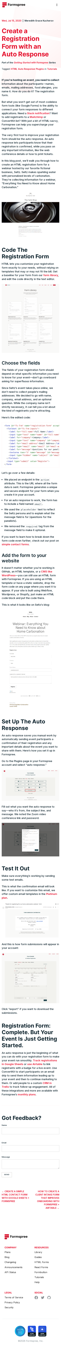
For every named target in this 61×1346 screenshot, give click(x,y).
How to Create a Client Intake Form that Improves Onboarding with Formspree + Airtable (47, 1199)
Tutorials (52, 68)
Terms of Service (14, 1297)
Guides (38, 1257)
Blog (7, 1257)
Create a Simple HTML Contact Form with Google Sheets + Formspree (15, 1196)
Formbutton (40, 1272)
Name (4, 1125)
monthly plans (27, 1094)
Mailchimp (36, 116)
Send (7, 1174)
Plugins (40, 68)
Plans (7, 1252)
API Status (10, 1272)
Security (9, 1307)
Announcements (13, 1267)
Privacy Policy (12, 1302)
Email (4, 1143)
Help (37, 1282)
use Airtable (34, 1064)
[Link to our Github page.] (49, 1298)
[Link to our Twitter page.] (42, 1298)
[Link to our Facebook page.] (36, 1298)
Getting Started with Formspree (31, 62)
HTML (14, 68)
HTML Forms (41, 1262)
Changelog (10, 1262)
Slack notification (38, 113)
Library (38, 1252)
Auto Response (26, 68)
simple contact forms (15, 544)
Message (6, 1157)
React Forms (41, 1267)
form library (50, 275)
